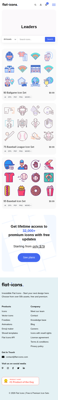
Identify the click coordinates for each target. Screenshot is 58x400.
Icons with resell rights (41, 333)
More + (28, 97)
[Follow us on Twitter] (18, 368)
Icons (4, 311)
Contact (34, 315)
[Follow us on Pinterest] (2, 368)
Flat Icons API (8, 337)
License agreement (40, 337)
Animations (7, 324)
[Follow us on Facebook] (13, 368)
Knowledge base (38, 320)
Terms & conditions (39, 342)
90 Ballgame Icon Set (15, 92)
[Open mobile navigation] (54, 5)
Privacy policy (37, 346)
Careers (34, 329)
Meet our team (37, 311)
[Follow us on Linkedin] (24, 368)
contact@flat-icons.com (17, 357)
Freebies (6, 320)
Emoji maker (8, 329)
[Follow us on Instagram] (8, 368)
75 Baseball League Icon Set (19, 147)
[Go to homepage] (10, 4)
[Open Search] (35, 4)
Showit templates (10, 333)
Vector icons (7, 315)
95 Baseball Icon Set (14, 201)
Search (50, 39)
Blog (33, 324)
